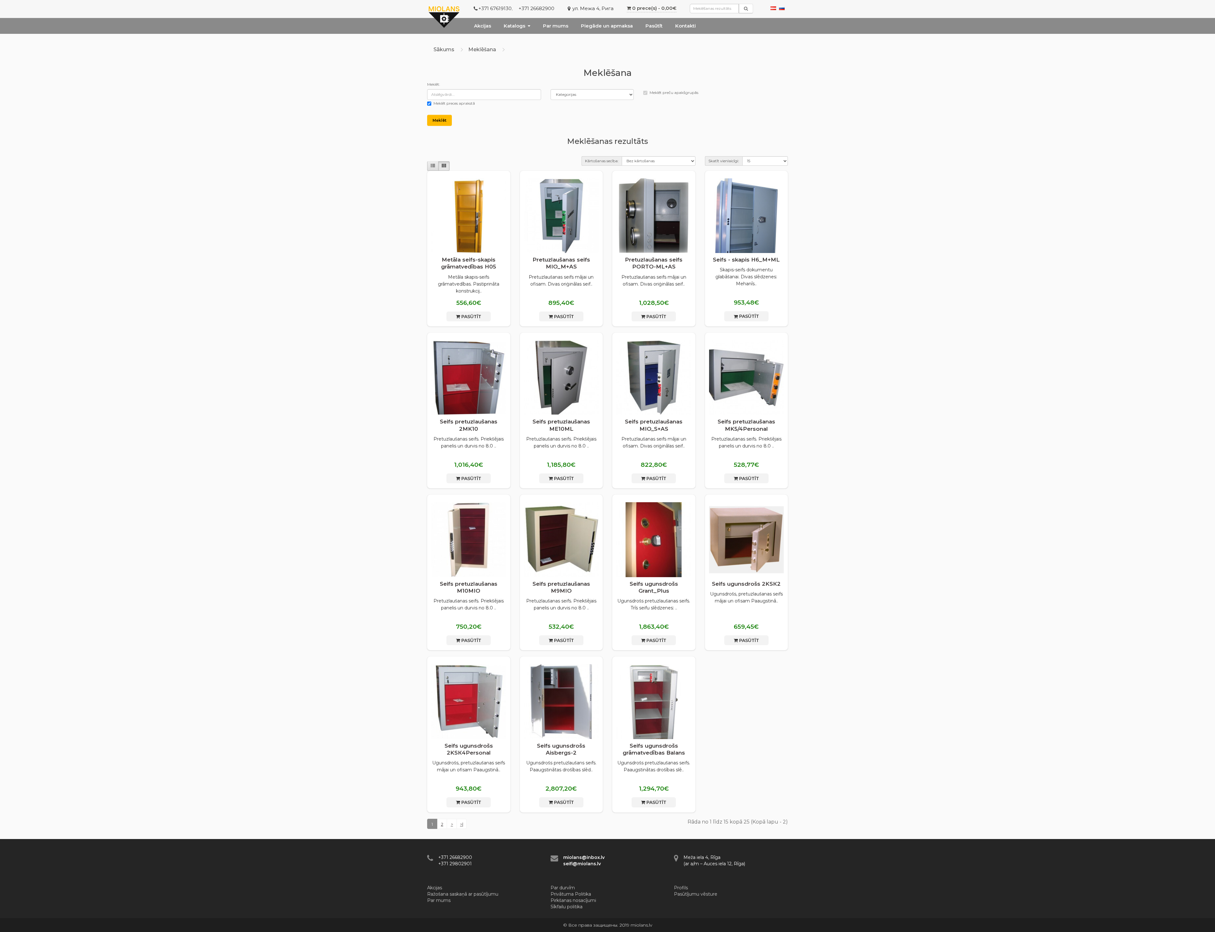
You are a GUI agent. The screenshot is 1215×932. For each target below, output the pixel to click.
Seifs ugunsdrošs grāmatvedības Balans (654, 749)
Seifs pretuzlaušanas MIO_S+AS (653, 425)
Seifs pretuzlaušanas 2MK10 (468, 425)
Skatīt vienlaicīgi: (723, 160)
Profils (681, 888)
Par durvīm (563, 888)
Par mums (555, 26)
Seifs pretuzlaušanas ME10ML (561, 425)
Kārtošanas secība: (602, 160)
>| (461, 824)
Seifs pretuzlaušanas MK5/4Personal (746, 425)
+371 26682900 (536, 8)
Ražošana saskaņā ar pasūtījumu (462, 894)
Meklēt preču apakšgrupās (674, 92)
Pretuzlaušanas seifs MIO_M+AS (561, 263)
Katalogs (514, 26)
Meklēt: (433, 84)
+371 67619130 (495, 8)
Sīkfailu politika (567, 907)
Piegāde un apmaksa (607, 26)
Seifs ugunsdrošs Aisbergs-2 (561, 749)
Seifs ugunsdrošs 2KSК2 (746, 584)
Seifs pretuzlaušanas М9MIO (561, 587)
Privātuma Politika (571, 894)
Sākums (443, 49)
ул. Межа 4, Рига (593, 8)
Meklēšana (482, 49)
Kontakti (685, 26)
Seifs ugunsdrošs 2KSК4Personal (469, 749)
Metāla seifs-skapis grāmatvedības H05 (468, 263)
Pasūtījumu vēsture (695, 894)
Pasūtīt (654, 26)
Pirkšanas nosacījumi (573, 900)
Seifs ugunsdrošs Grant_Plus (654, 587)
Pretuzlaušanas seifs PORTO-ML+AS (653, 263)
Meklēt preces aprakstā (454, 103)
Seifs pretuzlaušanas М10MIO (468, 587)
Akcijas (482, 26)
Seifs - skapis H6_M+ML (746, 259)
